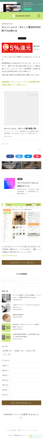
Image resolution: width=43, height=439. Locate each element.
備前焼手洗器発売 (18, 314)
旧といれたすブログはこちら (21, 403)
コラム (6, 354)
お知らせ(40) (5, 144)
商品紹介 (19, 351)
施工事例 (7, 351)
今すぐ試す (28, 9)
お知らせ (30, 351)
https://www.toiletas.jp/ (9, 255)
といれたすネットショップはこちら (21, 262)
